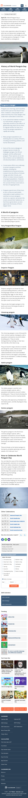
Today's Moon (4, 734)
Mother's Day (19, 559)
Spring (5, 566)
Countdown (4, 745)
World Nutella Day (15, 518)
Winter (17, 569)
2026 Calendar (3, 9)
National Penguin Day (16, 515)
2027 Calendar (17, 9)
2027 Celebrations (18, 726)
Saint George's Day (8, 709)
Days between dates (5, 749)
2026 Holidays (10, 9)
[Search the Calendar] (22, 5)
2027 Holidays (24, 9)
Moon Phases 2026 (5, 730)
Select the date (8, 579)
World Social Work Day (16, 530)
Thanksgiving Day (8, 571)
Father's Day (19, 562)
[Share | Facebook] (2, 539)
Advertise (3, 783)
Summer (18, 566)
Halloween (18, 564)
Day (3, 582)
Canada (14, 5)
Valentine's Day (8, 564)
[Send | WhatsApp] (5, 539)
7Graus (13, 791)
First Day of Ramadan (7, 574)
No (25, 535)
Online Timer (4, 764)
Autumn (6, 569)
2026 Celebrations (7, 604)
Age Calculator (4, 760)
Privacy (3, 776)
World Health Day (15, 524)
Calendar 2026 (4, 719)
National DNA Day (19, 709)
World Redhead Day (15, 527)
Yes (21, 535)
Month (12, 582)
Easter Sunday (19, 571)
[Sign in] (25, 5)
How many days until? (9, 555)
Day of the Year (4, 757)
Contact (3, 779)
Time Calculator (4, 753)
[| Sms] (9, 539)
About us (3, 772)
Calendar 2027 (17, 719)
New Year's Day (8, 562)
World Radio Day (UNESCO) (17, 521)
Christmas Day (7, 559)
